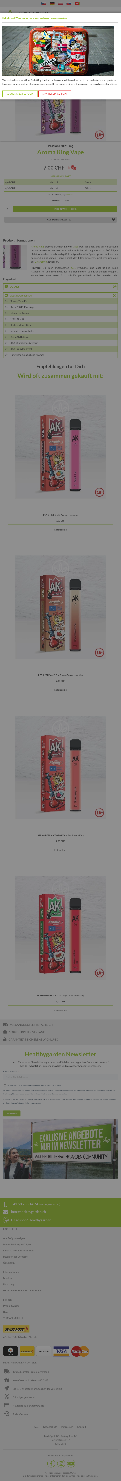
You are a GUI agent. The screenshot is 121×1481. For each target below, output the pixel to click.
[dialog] (60, 740)
